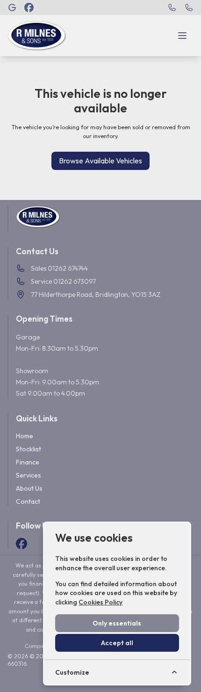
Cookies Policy (100, 602)
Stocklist (28, 449)
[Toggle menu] (182, 35)
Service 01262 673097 (63, 281)
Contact (28, 501)
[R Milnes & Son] (12, 7)
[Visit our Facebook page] (29, 7)
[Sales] (172, 7)
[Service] (189, 7)
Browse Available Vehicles (100, 160)
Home (24, 436)
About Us (29, 488)
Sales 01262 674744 (59, 268)
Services (28, 475)
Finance (27, 462)
